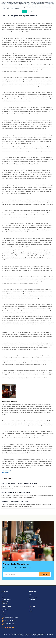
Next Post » (5, 472)
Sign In (30, 612)
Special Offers (5, 603)
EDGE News (31, 595)
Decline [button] (31, 11)
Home (3, 595)
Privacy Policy (5, 610)
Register (31, 610)
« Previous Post (6, 470)
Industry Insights (33, 597)
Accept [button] (24, 11)
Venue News (32, 599)
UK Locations (5, 601)
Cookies (3, 612)
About (3, 597)
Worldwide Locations (6, 599)
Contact (3, 614)
